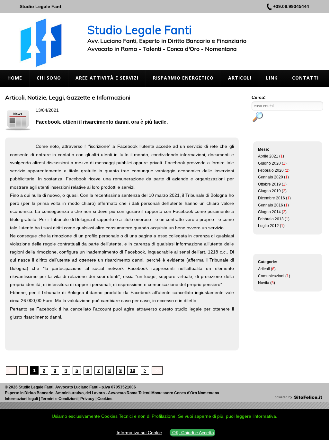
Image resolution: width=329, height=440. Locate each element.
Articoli (240, 78)
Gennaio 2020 (270, 177)
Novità (263, 283)
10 (132, 370)
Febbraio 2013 (271, 219)
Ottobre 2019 (269, 184)
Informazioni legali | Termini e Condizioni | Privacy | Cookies (58, 399)
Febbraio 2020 (271, 170)
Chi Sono (49, 78)
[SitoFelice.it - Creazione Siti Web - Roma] (308, 397)
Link (272, 78)
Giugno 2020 (269, 163)
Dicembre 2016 (271, 198)
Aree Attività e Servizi (107, 78)
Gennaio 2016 (270, 205)
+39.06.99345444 (291, 6)
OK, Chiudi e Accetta (192, 432)
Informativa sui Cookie (139, 432)
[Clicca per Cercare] (258, 116)
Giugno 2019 (269, 191)
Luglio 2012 (268, 226)
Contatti (305, 78)
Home (14, 78)
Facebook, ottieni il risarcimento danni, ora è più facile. (102, 122)
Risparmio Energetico (183, 78)
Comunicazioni (271, 276)
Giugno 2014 (269, 212)
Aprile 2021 (268, 156)
